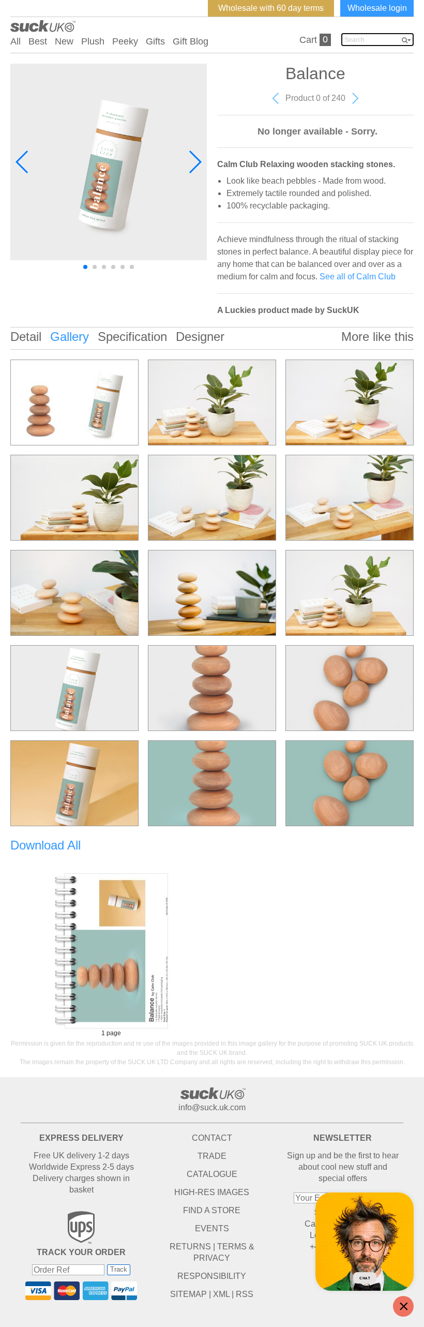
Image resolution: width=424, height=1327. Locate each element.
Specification (132, 337)
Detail (25, 337)
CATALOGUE (212, 1174)
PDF (111, 950)
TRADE (212, 1156)
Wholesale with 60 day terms (271, 8)
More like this (377, 337)
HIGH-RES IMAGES (211, 1192)
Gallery (69, 337)
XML (221, 1294)
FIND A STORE (211, 1210)
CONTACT (212, 1138)
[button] (22, 162)
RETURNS (190, 1246)
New (64, 41)
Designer (200, 337)
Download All (45, 845)
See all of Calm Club (358, 276)
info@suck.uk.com (212, 1107)
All (15, 41)
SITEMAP (188, 1294)
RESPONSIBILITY (211, 1276)
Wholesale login (377, 8)
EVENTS (212, 1228)
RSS (244, 1294)
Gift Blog (190, 41)
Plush (92, 41)
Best (37, 41)
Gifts (155, 41)
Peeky (125, 41)
